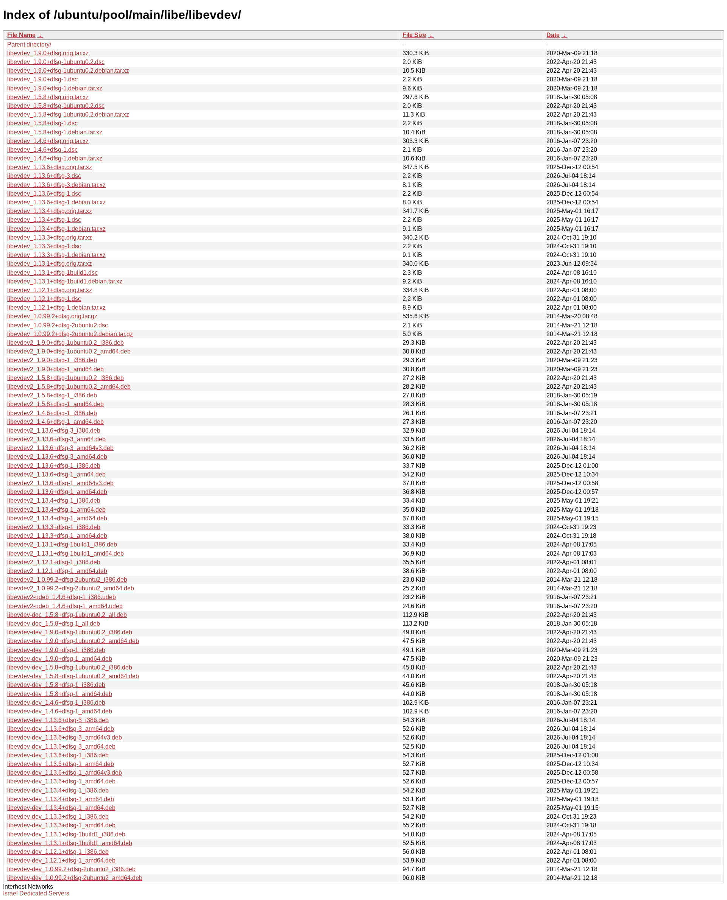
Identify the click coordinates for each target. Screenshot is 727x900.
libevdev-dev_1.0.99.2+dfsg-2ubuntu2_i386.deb (71, 869)
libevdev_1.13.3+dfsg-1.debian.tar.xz (56, 255)
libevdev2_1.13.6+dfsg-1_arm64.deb (56, 474)
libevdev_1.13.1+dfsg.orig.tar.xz (49, 263)
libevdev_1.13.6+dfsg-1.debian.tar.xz (56, 202)
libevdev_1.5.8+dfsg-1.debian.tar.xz (54, 132)
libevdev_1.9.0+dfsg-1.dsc (42, 79)
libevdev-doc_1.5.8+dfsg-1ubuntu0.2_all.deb (67, 615)
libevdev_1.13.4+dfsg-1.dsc (44, 219)
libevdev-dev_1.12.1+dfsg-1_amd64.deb (61, 860)
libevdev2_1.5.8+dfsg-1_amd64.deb (55, 404)
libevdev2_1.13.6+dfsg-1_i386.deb (53, 465)
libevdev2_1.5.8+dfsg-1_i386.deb (52, 395)
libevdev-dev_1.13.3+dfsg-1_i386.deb (58, 816)
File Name (21, 35)
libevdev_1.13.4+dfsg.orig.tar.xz (49, 211)
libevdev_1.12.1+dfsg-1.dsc (44, 299)
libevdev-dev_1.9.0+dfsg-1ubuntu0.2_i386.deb (69, 632)
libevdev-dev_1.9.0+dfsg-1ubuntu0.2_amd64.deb (73, 641)
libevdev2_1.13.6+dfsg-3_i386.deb (53, 430)
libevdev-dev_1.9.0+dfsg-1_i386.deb (56, 650)
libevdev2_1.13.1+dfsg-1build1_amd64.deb (65, 553)
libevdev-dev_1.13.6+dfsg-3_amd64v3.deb (64, 737)
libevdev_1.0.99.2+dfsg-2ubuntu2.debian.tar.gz (70, 334)
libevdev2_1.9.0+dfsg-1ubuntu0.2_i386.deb (65, 342)
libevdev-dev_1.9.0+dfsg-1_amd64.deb (59, 659)
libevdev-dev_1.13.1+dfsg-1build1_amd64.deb (69, 843)
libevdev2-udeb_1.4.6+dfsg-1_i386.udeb (61, 597)
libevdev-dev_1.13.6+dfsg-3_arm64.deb (60, 729)
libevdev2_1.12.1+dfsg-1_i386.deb (53, 562)
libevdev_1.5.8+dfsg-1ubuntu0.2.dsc (56, 106)
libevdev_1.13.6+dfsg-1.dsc (44, 193)
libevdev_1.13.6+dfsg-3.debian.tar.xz (56, 185)
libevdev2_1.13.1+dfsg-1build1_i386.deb (62, 544)
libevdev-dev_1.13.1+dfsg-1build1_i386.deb (66, 834)
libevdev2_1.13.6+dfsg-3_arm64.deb (56, 439)
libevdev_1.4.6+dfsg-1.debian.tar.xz (54, 158)
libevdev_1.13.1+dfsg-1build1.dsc (52, 272)
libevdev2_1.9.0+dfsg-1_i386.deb (52, 360)
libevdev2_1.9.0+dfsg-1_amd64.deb (55, 369)
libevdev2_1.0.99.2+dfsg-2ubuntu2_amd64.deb (70, 588)
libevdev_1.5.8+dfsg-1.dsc (42, 123)
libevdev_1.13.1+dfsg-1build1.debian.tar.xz (64, 281)
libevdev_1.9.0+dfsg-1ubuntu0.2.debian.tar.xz (68, 70)
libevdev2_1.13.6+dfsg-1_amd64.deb (57, 492)
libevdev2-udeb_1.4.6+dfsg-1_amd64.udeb (65, 606)
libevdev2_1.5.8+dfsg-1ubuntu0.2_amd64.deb (69, 386)
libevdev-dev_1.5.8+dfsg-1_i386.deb (56, 685)
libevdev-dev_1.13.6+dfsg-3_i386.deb (58, 720)
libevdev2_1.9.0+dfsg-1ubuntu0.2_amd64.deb (69, 351)
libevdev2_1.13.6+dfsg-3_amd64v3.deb (60, 448)
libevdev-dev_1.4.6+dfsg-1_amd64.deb (59, 711)
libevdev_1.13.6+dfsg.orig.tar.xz (49, 167)
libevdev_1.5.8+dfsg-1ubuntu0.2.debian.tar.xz (68, 114)
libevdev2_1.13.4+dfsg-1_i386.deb (53, 500)
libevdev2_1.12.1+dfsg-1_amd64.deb (57, 571)
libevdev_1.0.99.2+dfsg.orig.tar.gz (52, 316)
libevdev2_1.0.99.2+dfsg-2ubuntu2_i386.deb (67, 579)
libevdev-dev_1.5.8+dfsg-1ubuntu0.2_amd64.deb (73, 676)
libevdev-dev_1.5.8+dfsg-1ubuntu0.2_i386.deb (69, 667)
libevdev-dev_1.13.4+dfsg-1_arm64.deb (60, 799)
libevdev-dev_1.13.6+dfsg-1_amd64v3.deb (64, 772)
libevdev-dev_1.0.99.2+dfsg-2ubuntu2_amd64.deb (74, 878)
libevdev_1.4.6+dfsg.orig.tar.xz (48, 141)
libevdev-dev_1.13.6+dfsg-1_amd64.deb (61, 781)
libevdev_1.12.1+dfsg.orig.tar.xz (49, 290)
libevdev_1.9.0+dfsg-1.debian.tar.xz (54, 88)
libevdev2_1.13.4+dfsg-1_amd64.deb (57, 518)
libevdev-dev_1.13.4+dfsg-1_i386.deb (58, 790)
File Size (414, 35)
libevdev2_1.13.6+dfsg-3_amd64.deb (57, 456)
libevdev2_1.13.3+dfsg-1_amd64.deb (57, 536)
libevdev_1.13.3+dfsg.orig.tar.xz (49, 237)
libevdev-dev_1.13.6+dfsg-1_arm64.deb (60, 764)
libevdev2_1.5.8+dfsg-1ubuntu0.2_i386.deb (65, 378)
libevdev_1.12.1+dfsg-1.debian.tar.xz (56, 307)
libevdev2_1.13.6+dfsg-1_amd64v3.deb (60, 483)
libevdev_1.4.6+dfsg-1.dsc (42, 149)
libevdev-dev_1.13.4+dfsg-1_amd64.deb (61, 808)
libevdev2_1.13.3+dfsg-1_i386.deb (53, 527)
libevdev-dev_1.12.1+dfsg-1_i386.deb (58, 852)
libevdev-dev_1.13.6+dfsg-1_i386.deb (58, 755)
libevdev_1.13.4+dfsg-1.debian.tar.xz (56, 229)
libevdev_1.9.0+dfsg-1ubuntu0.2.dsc (56, 62)
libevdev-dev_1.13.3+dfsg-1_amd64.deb (61, 825)
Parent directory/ (29, 44)
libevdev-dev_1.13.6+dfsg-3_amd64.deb (61, 746)
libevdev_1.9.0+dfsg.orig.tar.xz (48, 53)
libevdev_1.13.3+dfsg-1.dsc (44, 246)
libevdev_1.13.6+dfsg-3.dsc (44, 176)
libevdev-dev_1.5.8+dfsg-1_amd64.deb (59, 694)
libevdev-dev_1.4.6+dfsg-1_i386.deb (56, 702)
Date (553, 35)
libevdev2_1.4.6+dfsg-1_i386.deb (52, 413)
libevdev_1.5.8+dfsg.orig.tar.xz (48, 97)
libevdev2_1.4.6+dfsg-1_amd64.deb (55, 422)
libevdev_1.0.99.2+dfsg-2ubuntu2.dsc (57, 325)
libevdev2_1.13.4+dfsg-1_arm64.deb (56, 509)
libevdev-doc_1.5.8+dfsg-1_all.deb (53, 623)
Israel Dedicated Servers (36, 893)
